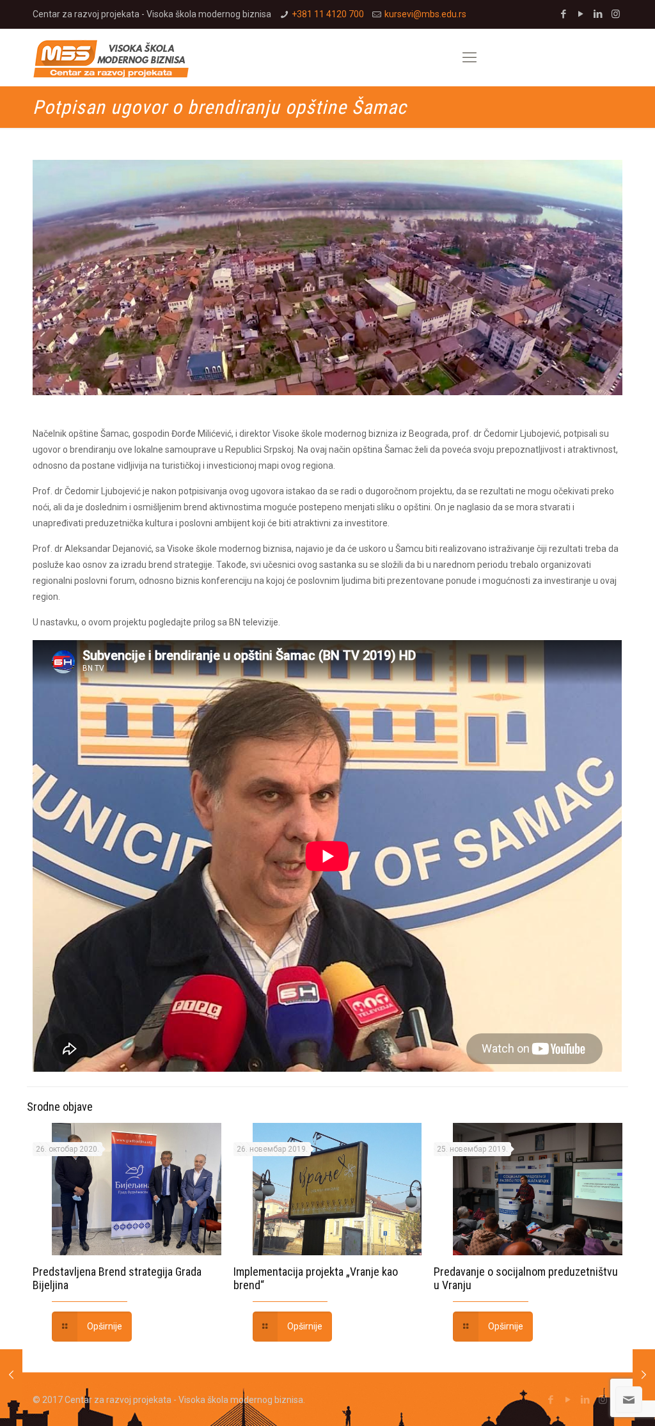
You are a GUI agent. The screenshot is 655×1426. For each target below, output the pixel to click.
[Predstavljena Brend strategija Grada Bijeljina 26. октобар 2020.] (644, 1374)
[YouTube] (581, 14)
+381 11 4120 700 (328, 14)
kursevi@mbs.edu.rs (425, 14)
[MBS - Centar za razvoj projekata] (111, 57)
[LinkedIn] (598, 14)
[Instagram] (615, 14)
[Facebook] (564, 14)
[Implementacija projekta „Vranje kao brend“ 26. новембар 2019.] (11, 1374)
